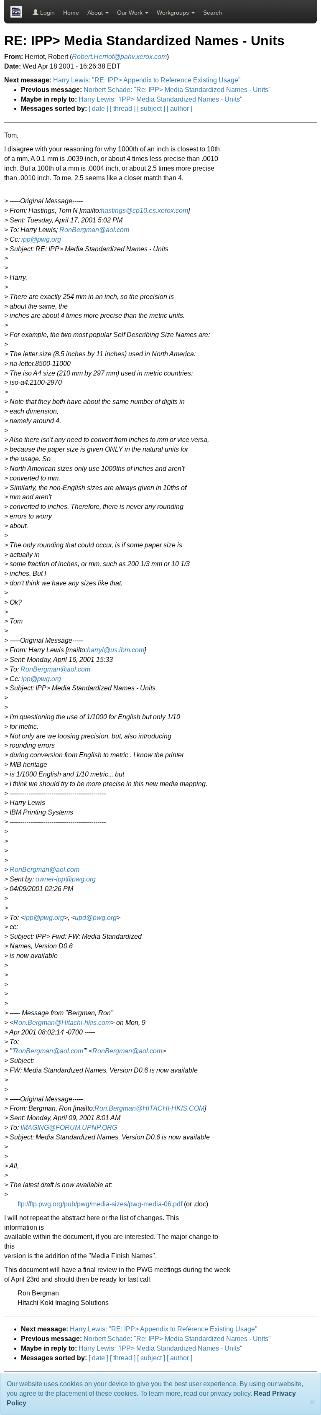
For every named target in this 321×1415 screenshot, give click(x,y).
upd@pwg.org (96, 917)
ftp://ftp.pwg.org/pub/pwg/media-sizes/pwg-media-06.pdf (100, 1204)
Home (71, 12)
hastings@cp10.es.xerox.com (144, 210)
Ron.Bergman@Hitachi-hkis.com (62, 1022)
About (95, 12)
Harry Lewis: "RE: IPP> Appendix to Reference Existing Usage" (147, 80)
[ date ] (98, 108)
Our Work (130, 12)
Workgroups (174, 12)
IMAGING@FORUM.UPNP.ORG (68, 1127)
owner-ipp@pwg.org (66, 879)
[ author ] (179, 108)
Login (46, 12)
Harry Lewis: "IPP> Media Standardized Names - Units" (160, 99)
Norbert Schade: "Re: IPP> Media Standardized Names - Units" (177, 89)
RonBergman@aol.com (94, 229)
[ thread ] (122, 108)
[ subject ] (151, 108)
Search (212, 12)
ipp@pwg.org (41, 239)
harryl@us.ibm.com (115, 650)
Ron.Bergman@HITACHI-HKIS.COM (149, 1108)
